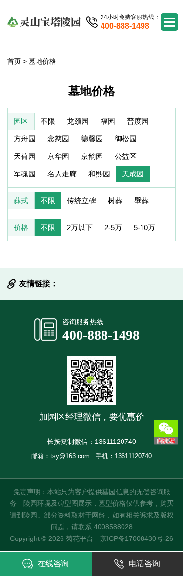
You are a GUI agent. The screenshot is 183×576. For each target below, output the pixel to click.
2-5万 (113, 227)
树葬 (115, 200)
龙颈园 (78, 121)
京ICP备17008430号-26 (136, 538)
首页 (14, 61)
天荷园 (25, 156)
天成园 (133, 174)
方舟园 (25, 138)
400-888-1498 (101, 335)
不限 (48, 121)
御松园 (126, 138)
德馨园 (92, 138)
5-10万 (144, 227)
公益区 (126, 156)
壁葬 (141, 200)
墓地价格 (42, 61)
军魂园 (25, 174)
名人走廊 (62, 174)
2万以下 (80, 227)
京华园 (58, 156)
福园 (108, 121)
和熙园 (99, 174)
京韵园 (92, 156)
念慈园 (58, 138)
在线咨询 (53, 563)
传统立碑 (81, 200)
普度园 (138, 121)
